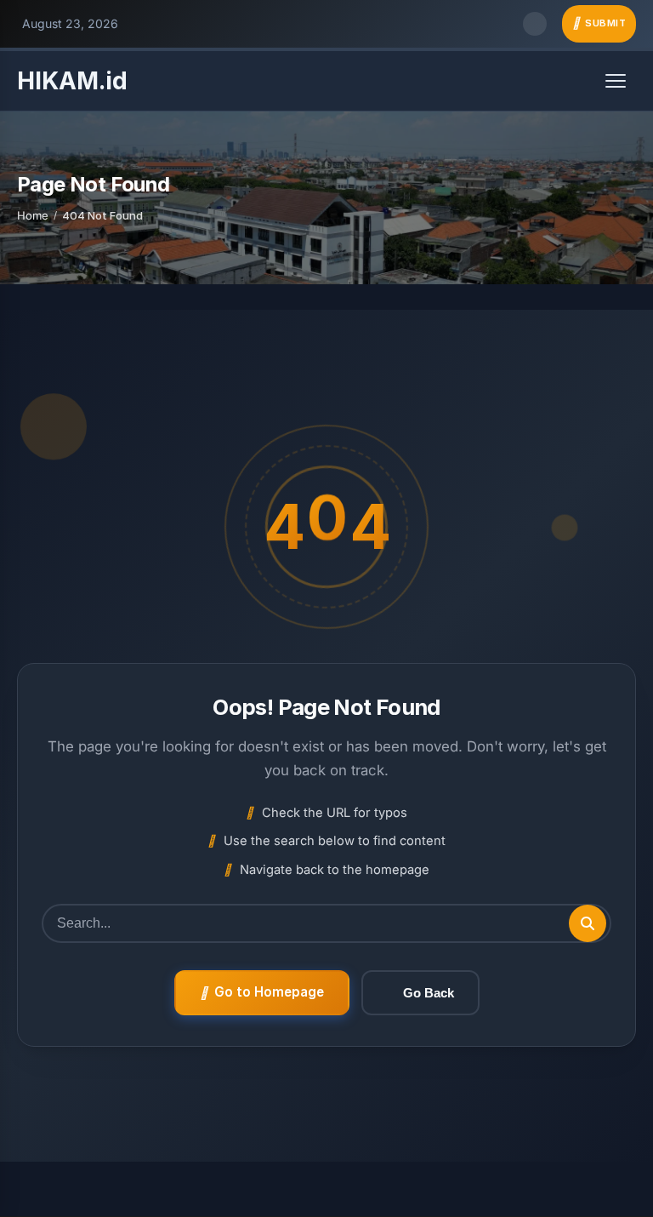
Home (32, 215)
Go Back (428, 993)
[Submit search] (587, 923)
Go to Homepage (269, 992)
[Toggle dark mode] (535, 24)
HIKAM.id (72, 80)
